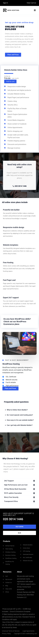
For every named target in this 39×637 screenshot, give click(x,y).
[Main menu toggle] (35, 10)
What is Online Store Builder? (17, 410)
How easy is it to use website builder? (20, 420)
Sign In (5, 3)
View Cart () (31, 3)
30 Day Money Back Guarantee (15, 489)
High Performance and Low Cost (15, 485)
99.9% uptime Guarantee (13, 493)
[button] (19, 410)
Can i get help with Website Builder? (19, 425)
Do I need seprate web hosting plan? (20, 415)
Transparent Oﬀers (11, 501)
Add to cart (10, 81)
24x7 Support (9, 481)
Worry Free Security (11, 497)
